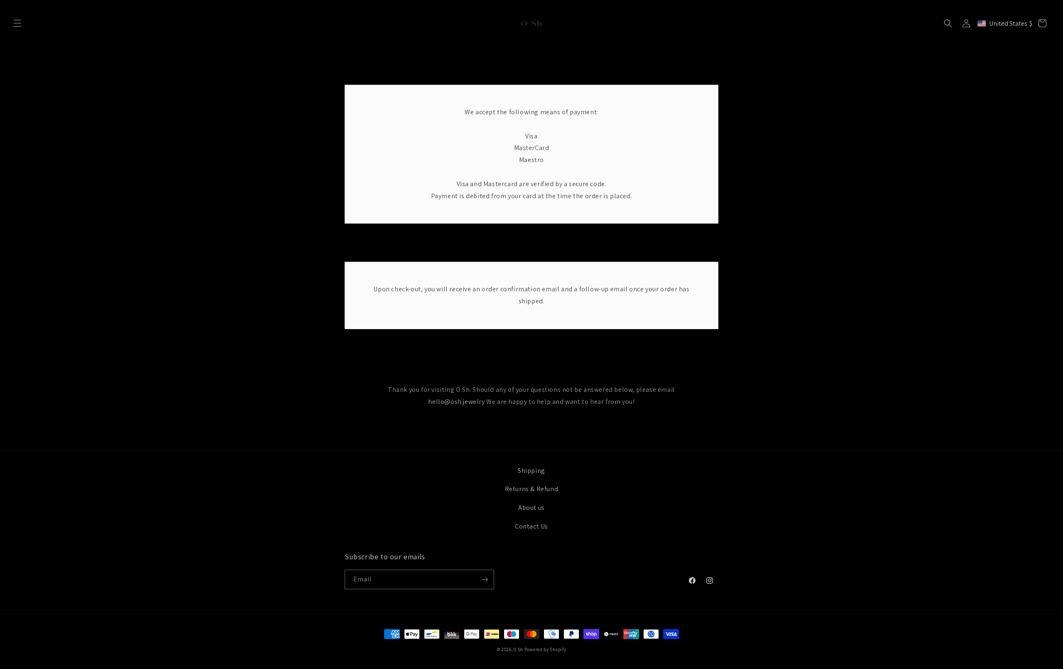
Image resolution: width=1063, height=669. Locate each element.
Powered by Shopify (545, 649)
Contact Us (531, 526)
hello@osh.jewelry (456, 401)
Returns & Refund (531, 489)
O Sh (519, 649)
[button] (17, 23)
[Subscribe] (484, 579)
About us (531, 507)
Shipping (531, 470)
